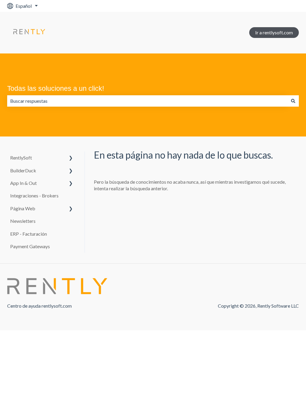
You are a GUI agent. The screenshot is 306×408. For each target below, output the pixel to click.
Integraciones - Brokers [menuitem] (34, 195)
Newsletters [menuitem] (23, 221)
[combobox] (147, 101)
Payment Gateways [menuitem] (30, 246)
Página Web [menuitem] (22, 208)
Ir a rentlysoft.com (274, 32)
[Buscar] (293, 101)
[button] (71, 158)
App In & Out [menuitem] (23, 183)
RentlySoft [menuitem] (21, 157)
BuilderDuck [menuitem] (23, 170)
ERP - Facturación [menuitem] (28, 234)
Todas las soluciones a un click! (55, 88)
